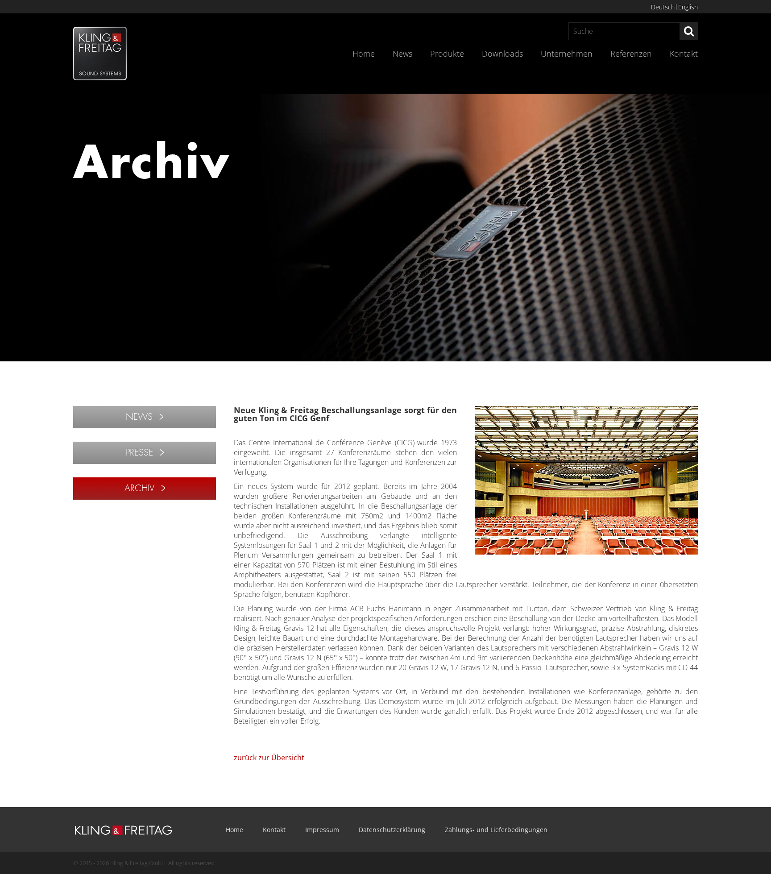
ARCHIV (139, 488)
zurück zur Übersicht (269, 757)
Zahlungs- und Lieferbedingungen (496, 829)
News (402, 53)
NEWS (139, 417)
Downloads (502, 53)
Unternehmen (567, 53)
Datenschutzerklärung (392, 829)
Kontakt (684, 53)
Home (363, 53)
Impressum (322, 829)
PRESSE (139, 452)
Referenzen (631, 53)
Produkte (447, 53)
